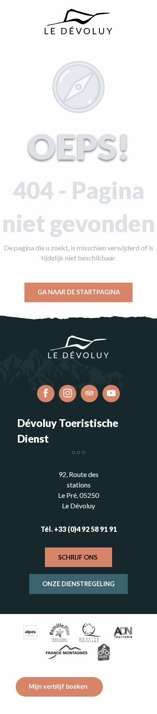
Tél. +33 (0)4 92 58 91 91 (79, 529)
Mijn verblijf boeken (58, 686)
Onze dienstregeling (78, 583)
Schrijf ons (77, 557)
